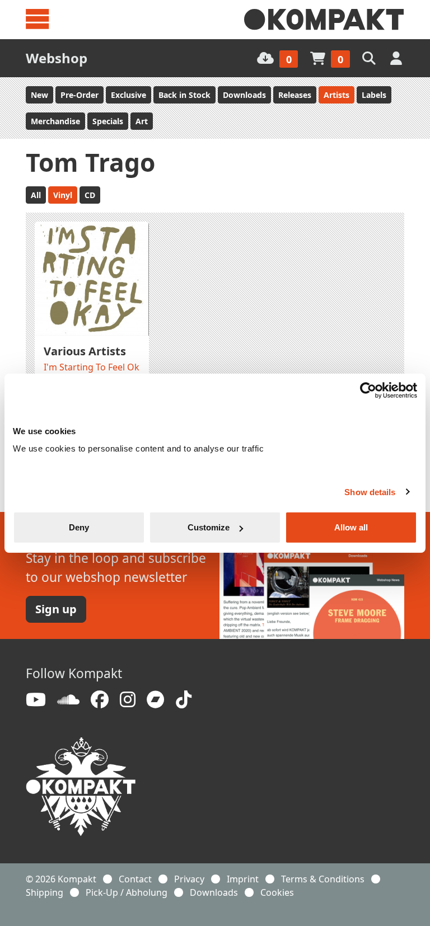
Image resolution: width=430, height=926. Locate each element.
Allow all (351, 527)
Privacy (189, 879)
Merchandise (55, 121)
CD (90, 195)
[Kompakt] (324, 19)
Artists (336, 95)
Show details (369, 491)
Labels (374, 95)
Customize (209, 527)
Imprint (243, 879)
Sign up (56, 609)
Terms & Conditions (322, 879)
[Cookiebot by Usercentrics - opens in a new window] (368, 390)
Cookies (277, 892)
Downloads (244, 95)
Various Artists (85, 351)
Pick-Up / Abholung (126, 892)
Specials (107, 121)
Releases (294, 95)
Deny (79, 527)
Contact (135, 879)
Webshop (56, 58)
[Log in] (397, 58)
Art (141, 121)
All (36, 195)
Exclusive (128, 95)
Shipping (44, 892)
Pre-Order (79, 95)
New (39, 95)
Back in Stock (184, 95)
